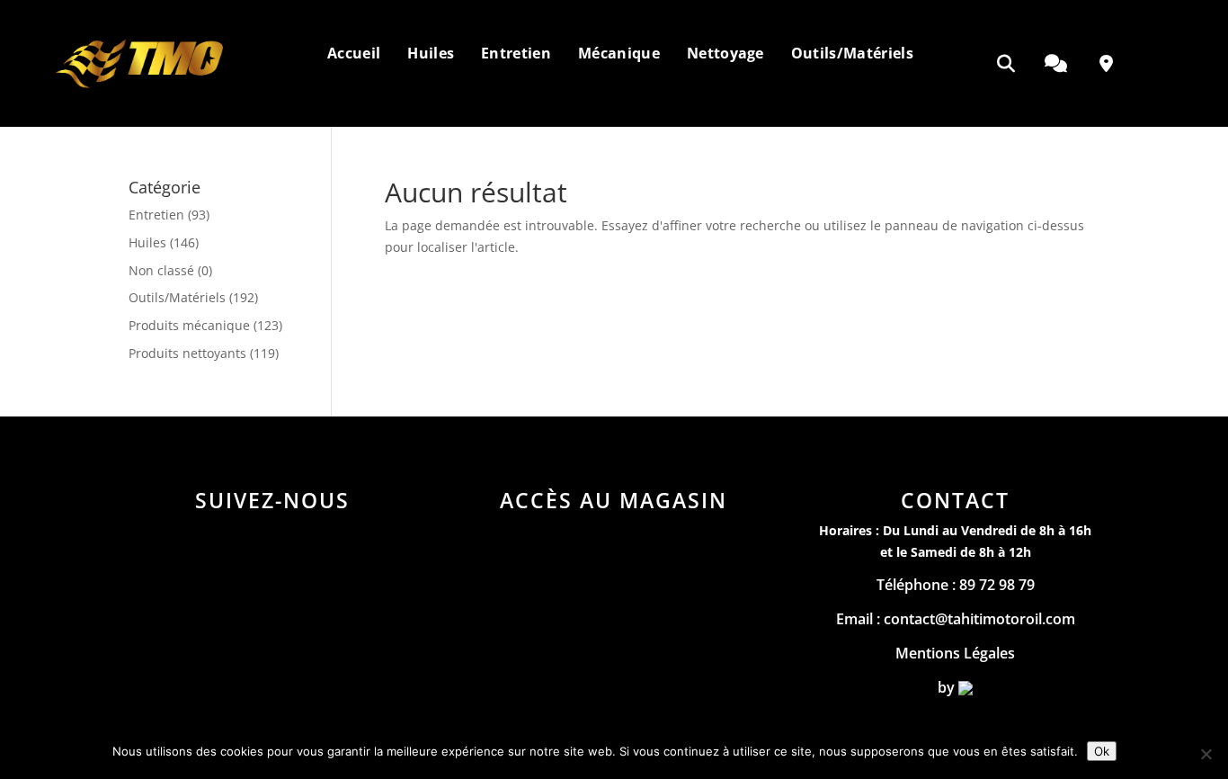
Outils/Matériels (177, 297)
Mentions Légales (955, 653)
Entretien (156, 214)
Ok (1101, 751)
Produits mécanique (189, 325)
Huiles (147, 242)
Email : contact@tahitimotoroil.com (955, 619)
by (948, 687)
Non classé (161, 270)
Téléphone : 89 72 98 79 (956, 585)
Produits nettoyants (187, 353)
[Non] (1206, 754)
